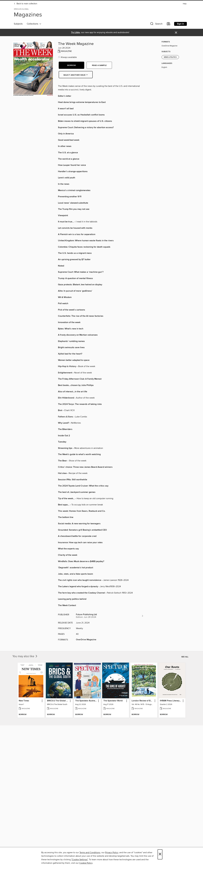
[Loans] (168, 24)
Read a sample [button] (99, 65)
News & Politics (170, 57)
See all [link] (184, 657)
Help (184, 4)
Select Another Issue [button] (74, 75)
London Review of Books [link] (142, 701)
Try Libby (75, 32)
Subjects (18, 23)
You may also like (23, 656)
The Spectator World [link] (113, 701)
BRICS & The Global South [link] (58, 701)
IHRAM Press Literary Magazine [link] (171, 701)
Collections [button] (33, 23)
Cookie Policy (85, 863)
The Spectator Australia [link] (86, 701)
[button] (156, 24)
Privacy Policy (111, 852)
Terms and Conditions (89, 852)
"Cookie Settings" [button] (79, 859)
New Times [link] (24, 701)
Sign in (180, 23)
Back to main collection (26, 3)
